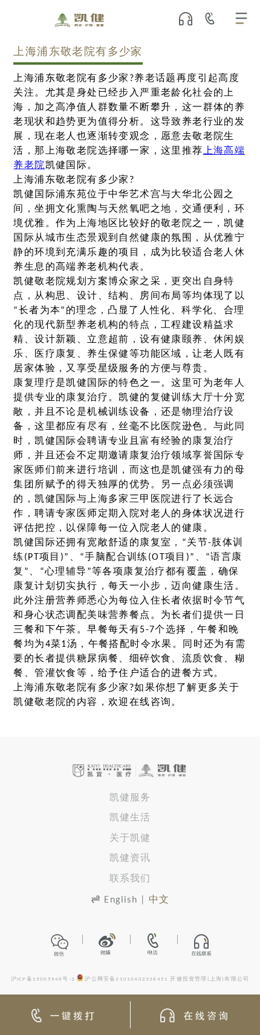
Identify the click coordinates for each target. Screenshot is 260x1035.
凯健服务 (130, 798)
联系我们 (130, 879)
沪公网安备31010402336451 (126, 979)
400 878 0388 (213, 18)
